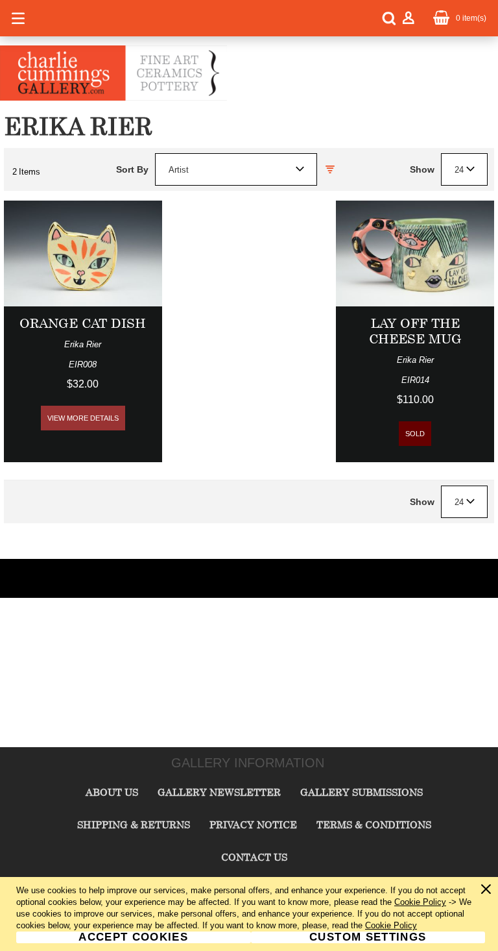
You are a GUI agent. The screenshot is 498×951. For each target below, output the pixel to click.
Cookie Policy (420, 902)
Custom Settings (367, 937)
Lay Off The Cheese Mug (415, 330)
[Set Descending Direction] (330, 170)
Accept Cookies (133, 937)
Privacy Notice (253, 824)
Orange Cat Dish (82, 322)
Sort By (132, 169)
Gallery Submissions (361, 792)
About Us (112, 792)
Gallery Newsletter (219, 792)
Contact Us (254, 857)
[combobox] (236, 169)
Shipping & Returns (133, 824)
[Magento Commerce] (113, 98)
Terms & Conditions (373, 824)
